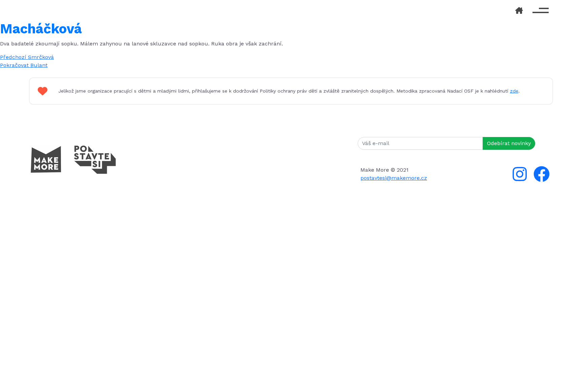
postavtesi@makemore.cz (393, 178)
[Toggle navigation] (540, 10)
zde (514, 91)
